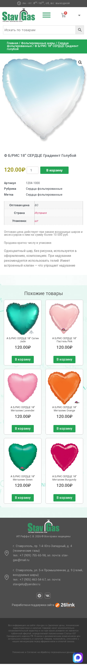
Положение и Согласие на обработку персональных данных (43, 652)
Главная (12, 43)
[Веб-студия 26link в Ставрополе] (65, 605)
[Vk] (48, 596)
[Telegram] (39, 596)
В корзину (54, 170)
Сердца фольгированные (44, 189)
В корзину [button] (23, 359)
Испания (41, 213)
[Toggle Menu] (46, 15)
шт (36, 220)
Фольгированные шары (38, 43)
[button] (80, 62)
